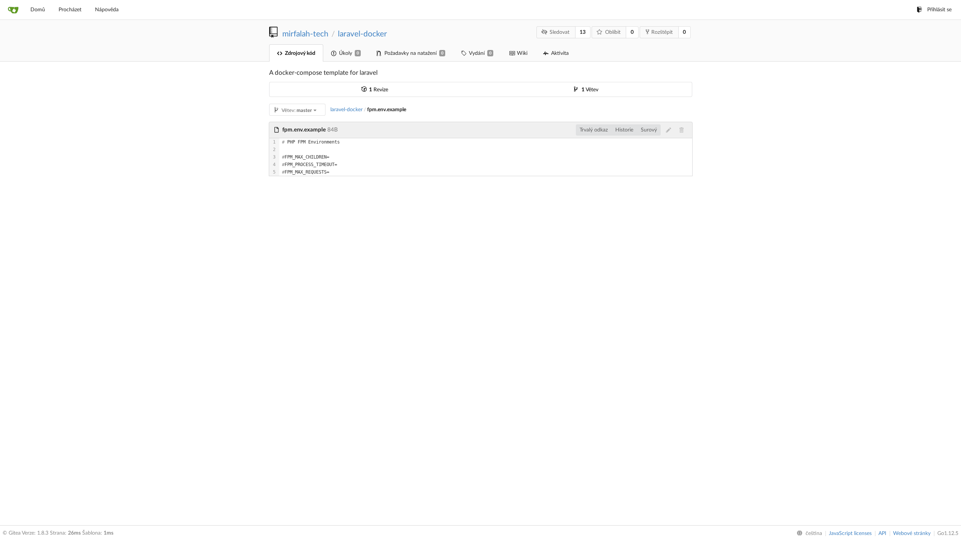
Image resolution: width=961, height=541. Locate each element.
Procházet (70, 9)
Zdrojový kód (300, 53)
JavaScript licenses (850, 533)
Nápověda (107, 9)
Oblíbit (613, 32)
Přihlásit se (939, 9)
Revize (378, 89)
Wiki (522, 53)
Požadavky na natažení (413, 53)
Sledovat (559, 32)
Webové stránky (912, 533)
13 (583, 32)
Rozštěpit (662, 32)
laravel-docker (362, 34)
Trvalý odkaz (594, 130)
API (882, 533)
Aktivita (560, 53)
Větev (589, 89)
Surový (649, 130)
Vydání (480, 53)
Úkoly (349, 53)
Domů (37, 9)
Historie (624, 130)
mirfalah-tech (305, 34)
